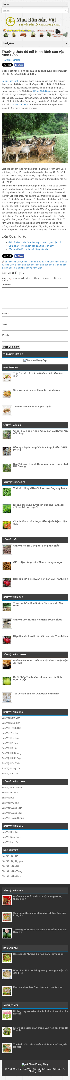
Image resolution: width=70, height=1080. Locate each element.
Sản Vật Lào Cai (10, 773)
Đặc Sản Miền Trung (12, 871)
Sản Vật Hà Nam (10, 743)
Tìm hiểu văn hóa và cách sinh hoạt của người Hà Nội (40, 1045)
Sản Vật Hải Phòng (11, 758)
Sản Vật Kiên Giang (11, 837)
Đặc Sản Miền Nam (11, 876)
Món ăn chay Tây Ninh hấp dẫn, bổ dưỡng (38, 987)
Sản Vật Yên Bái (10, 733)
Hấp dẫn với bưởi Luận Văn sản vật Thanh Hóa (40, 578)
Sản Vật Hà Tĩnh (10, 792)
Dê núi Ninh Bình (10, 81)
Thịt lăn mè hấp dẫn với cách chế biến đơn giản (38, 374)
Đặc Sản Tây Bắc (10, 856)
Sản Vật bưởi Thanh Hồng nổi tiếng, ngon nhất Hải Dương (40, 465)
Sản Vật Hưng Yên (11, 768)
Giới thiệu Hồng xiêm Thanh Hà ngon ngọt (38, 562)
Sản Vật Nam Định (11, 718)
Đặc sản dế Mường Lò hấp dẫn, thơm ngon (38, 953)
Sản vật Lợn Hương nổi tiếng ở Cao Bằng (37, 619)
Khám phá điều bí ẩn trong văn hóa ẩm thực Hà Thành (40, 1029)
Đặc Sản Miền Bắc (11, 866)
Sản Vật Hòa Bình (11, 763)
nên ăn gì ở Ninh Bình (14, 268)
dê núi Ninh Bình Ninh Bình (51, 262)
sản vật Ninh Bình (34, 268)
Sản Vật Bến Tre (10, 832)
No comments (13, 60)
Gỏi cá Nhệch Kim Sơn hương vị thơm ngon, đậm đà (34, 242)
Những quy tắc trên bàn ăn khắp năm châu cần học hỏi (40, 1012)
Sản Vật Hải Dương (11, 753)
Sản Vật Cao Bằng (11, 738)
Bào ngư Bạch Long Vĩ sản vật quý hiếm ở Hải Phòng (40, 448)
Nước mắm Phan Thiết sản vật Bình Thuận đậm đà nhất (40, 661)
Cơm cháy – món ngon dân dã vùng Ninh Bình (31, 246)
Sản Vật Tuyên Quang (13, 818)
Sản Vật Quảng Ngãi (12, 813)
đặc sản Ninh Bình (35, 265)
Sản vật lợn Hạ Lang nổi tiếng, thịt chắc (36, 545)
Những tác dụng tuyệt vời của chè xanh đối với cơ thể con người (38, 506)
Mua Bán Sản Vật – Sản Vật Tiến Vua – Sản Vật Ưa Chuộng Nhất (39, 1070)
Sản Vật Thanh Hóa (11, 728)
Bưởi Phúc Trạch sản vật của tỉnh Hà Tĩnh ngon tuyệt (37, 678)
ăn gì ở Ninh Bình (13, 262)
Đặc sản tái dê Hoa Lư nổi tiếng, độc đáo (28, 249)
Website (6, 335)
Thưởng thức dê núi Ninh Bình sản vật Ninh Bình (38, 604)
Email (5, 324)
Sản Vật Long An (10, 842)
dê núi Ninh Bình (20, 104)
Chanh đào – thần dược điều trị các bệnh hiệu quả (40, 522)
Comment (6, 285)
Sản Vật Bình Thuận (12, 787)
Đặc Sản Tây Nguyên (12, 861)
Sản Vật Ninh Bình (11, 723)
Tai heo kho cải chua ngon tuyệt (32, 406)
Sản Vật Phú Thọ (10, 803)
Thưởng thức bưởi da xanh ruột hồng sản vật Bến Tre (40, 930)
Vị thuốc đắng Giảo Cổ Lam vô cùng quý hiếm (40, 488)
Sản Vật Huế (8, 797)
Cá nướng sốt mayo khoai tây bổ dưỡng (36, 390)
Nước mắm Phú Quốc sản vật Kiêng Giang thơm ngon (37, 897)
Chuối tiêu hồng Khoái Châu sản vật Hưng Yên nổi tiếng (40, 432)
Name (5, 313)
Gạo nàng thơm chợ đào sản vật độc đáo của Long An (39, 914)
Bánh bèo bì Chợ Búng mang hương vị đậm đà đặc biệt (40, 971)
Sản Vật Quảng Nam (12, 808)
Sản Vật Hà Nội (9, 748)
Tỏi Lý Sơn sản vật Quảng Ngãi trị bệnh (36, 693)
